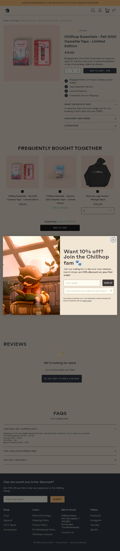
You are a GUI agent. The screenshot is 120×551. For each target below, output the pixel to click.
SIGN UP (108, 282)
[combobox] (88, 291)
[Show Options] (111, 291)
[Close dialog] (113, 239)
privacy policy (87, 301)
